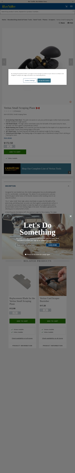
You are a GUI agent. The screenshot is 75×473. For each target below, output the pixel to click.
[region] (37, 77)
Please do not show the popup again (38, 254)
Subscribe (52, 245)
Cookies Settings (30, 80)
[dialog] (37, 236)
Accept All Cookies (44, 80)
